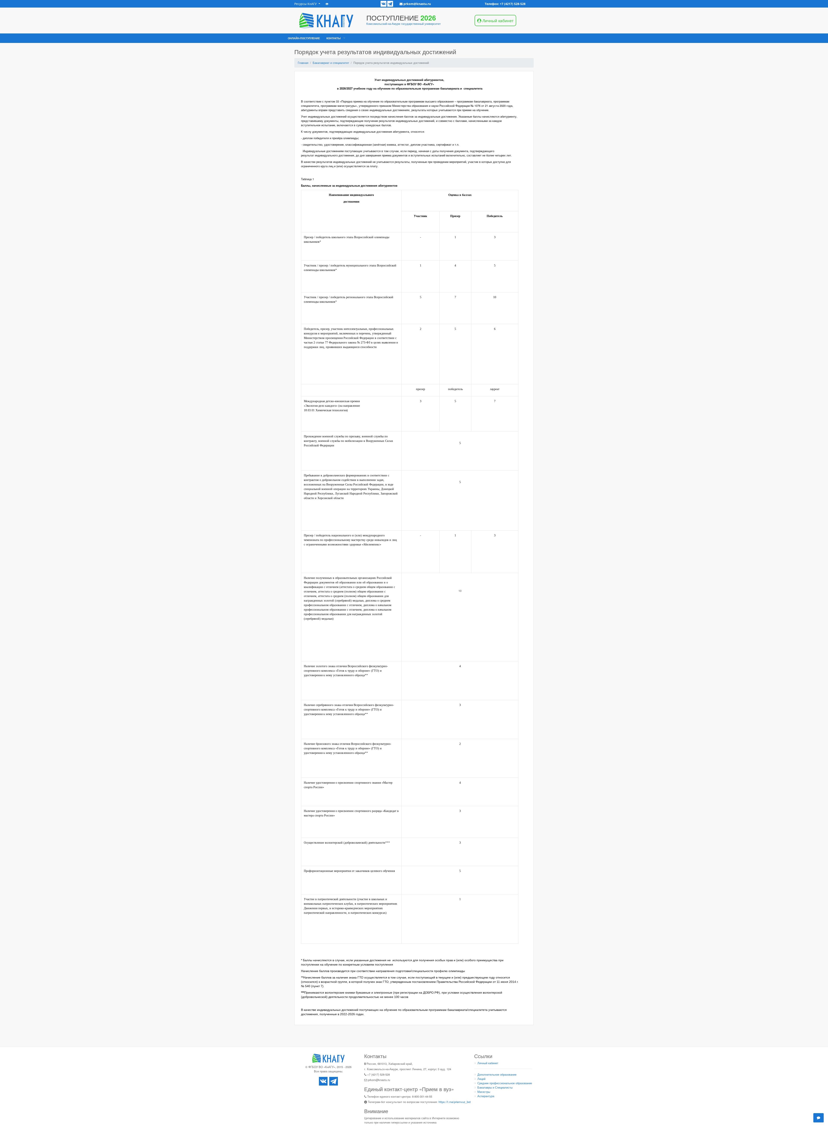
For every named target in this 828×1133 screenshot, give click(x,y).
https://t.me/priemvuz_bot (455, 1102)
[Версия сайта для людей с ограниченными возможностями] (326, 4)
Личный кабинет (487, 1063)
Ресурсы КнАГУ (306, 4)
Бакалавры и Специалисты (495, 1087)
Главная (303, 63)
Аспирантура (485, 1096)
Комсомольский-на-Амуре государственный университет (403, 24)
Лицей (481, 1079)
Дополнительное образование (496, 1074)
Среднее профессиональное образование (504, 1083)
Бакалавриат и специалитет (331, 63)
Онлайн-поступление (304, 38)
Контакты (333, 38)
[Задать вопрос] (818, 1117)
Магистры (483, 1092)
